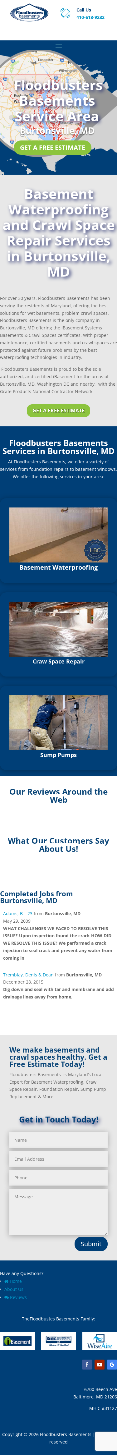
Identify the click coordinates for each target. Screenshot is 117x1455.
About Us (13, 1289)
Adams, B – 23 (17, 913)
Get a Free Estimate (52, 147)
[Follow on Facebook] (87, 1365)
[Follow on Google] (112, 1365)
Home (16, 1281)
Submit (91, 1244)
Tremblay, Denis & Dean (28, 975)
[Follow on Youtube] (100, 1365)
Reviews (18, 1297)
